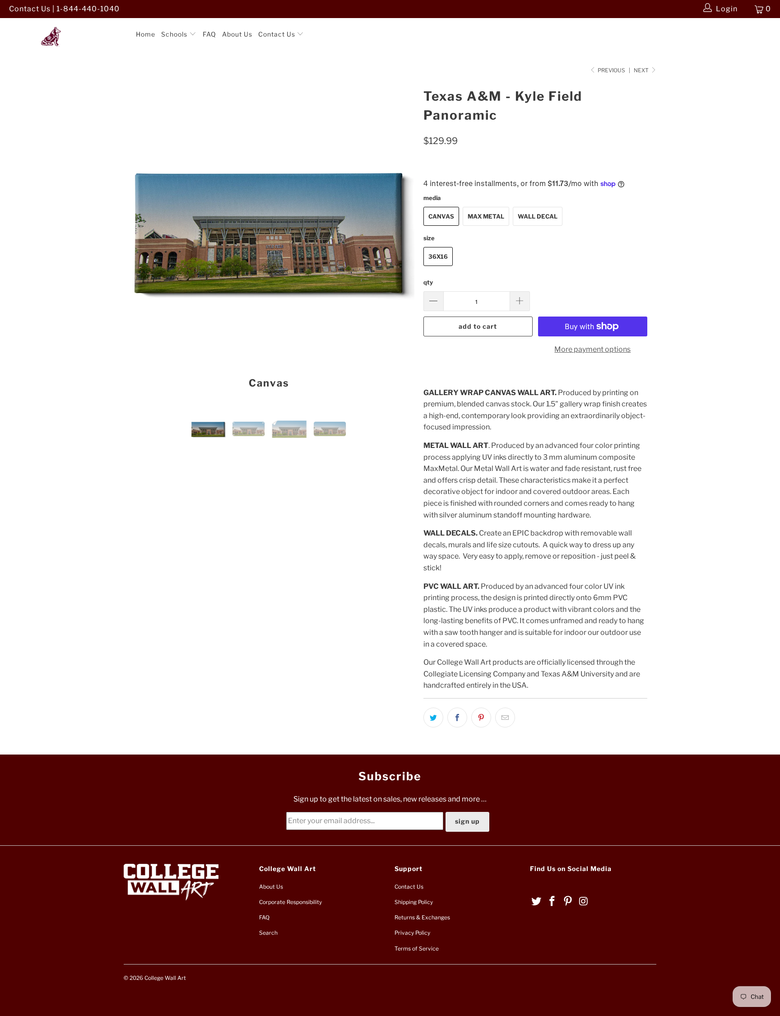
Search (268, 932)
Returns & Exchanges (422, 917)
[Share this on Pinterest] (481, 717)
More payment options (592, 349)
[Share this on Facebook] (457, 717)
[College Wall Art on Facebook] (552, 901)
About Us (237, 34)
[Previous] (139, 241)
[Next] (399, 241)
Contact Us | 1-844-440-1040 (64, 9)
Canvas (441, 216)
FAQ (209, 34)
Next (642, 70)
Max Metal (486, 216)
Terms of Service (417, 948)
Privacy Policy (412, 932)
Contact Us (277, 34)
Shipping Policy (414, 902)
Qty (428, 282)
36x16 (438, 256)
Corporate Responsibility (290, 902)
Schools (175, 34)
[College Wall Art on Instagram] (583, 901)
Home (145, 34)
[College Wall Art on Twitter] (536, 901)
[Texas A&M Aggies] (67, 26)
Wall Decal (537, 216)
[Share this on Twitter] (433, 717)
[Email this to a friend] (505, 717)
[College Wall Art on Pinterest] (568, 901)
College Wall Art (165, 977)
